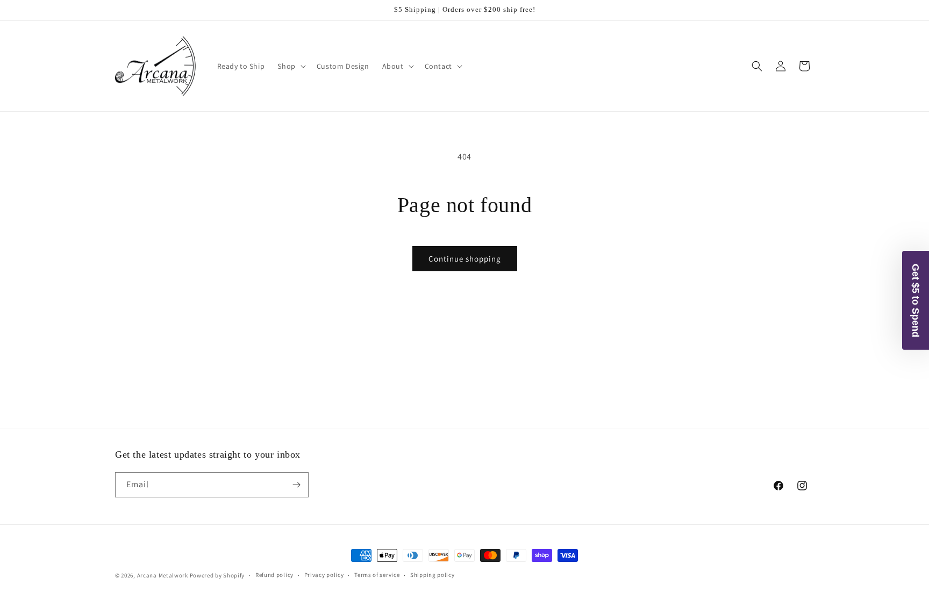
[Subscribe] (296, 484)
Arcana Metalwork (162, 575)
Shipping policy (432, 575)
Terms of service (376, 575)
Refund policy (274, 575)
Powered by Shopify (217, 575)
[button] (290, 66)
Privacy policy (324, 575)
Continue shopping (464, 259)
